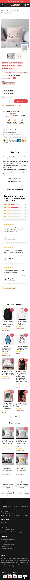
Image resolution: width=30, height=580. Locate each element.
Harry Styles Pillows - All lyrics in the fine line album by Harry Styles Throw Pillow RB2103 (21, 443)
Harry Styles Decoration (13, 10)
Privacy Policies (5, 527)
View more (15, 416)
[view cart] (28, 5)
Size (3, 81)
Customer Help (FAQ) (6, 548)
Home (2, 10)
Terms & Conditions (6, 525)
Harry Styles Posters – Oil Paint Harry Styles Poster (22, 405)
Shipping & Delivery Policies (8, 539)
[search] (25, 5)
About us (3, 522)
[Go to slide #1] (11, 56)
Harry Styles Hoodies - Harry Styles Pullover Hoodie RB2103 (21, 323)
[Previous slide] (3, 33)
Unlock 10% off (3, 573)
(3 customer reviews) (14, 75)
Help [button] (27, 578)
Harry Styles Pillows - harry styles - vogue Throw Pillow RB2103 (7, 468)
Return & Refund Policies (7, 544)
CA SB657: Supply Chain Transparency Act (12, 532)
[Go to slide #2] (19, 56)
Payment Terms (5, 541)
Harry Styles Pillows (6, 13)
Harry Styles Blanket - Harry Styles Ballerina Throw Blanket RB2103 (8, 373)
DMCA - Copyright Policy (7, 529)
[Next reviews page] (26, 293)
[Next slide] (26, 33)
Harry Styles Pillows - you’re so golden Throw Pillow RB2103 (21, 468)
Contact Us (4, 546)
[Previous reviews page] (18, 293)
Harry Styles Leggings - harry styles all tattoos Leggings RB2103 (22, 348)
